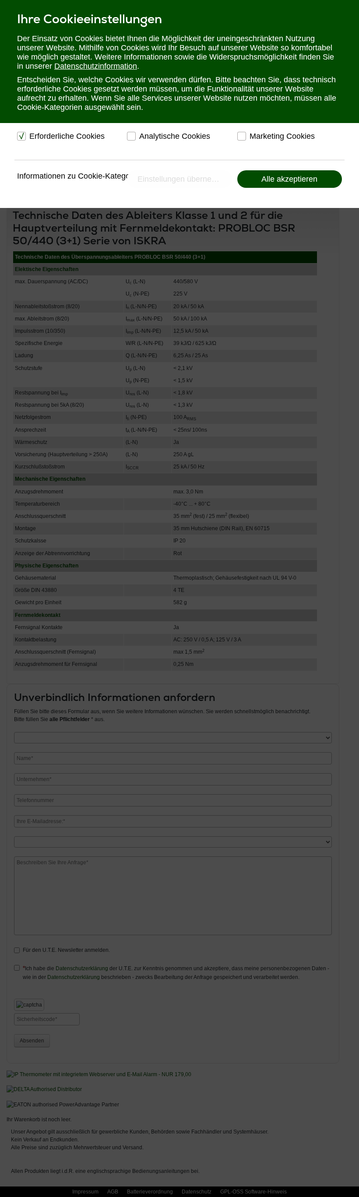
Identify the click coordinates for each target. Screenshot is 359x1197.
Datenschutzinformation (95, 66)
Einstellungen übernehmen (184, 179)
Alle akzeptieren (289, 179)
